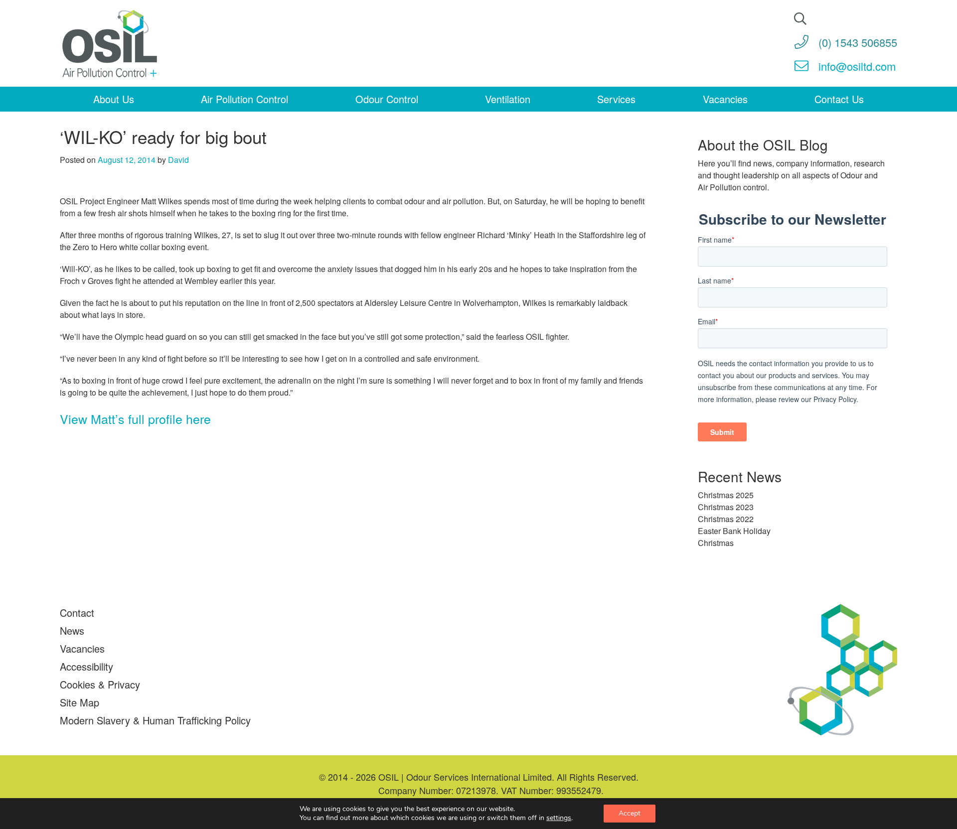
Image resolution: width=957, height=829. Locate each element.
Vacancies (725, 99)
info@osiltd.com (857, 66)
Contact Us (839, 99)
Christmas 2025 (726, 495)
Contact (77, 612)
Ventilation (507, 99)
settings (558, 818)
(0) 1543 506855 (857, 42)
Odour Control (386, 99)
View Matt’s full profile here (135, 418)
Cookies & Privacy (100, 684)
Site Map (79, 702)
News (72, 630)
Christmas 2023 (726, 507)
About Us (113, 99)
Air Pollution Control (244, 99)
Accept (629, 813)
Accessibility (86, 666)
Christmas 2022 (726, 519)
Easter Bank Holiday (734, 531)
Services (616, 99)
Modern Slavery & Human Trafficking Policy (155, 720)
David (178, 159)
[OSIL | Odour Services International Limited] (110, 44)
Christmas (716, 543)
